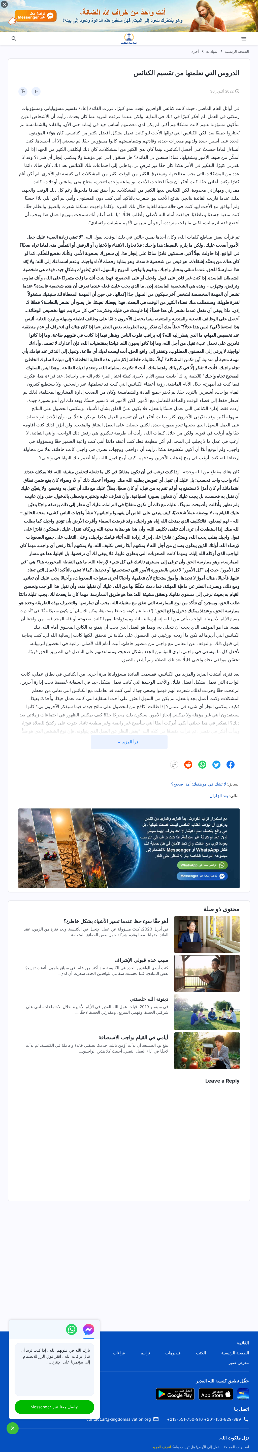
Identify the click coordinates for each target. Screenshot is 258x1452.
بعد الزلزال (219, 795)
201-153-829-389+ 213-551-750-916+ (204, 1419)
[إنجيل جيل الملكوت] (129, 38)
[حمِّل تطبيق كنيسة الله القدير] (243, 1393)
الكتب (201, 1352)
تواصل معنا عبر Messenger (54, 1406)
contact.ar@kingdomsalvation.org (118, 1419)
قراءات (119, 1352)
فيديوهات (173, 1352)
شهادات (211, 51)
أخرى (195, 51)
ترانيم (145, 1352)
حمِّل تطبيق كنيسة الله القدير (222, 1380)
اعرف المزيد (161, 1447)
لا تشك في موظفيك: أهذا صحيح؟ (198, 784)
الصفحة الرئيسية (237, 51)
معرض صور (239, 1362)
